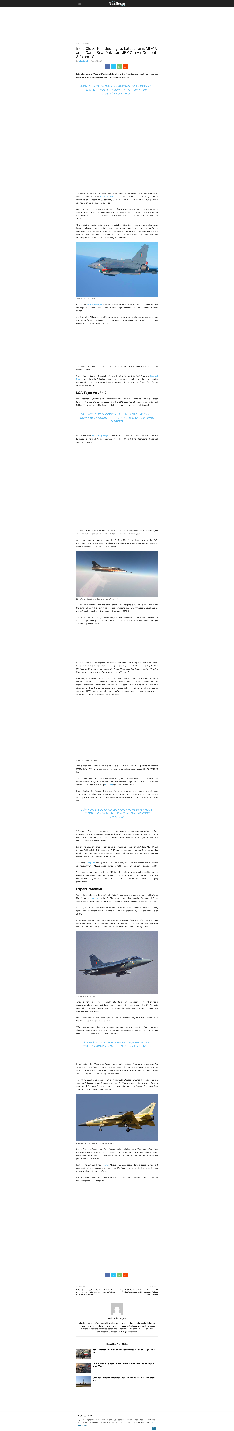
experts (91, 863)
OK (154, 1428)
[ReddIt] (125, 66)
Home (78, 44)
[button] (79, 3)
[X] (113, 66)
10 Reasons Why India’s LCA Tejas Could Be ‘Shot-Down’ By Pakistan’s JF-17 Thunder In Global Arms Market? (117, 418)
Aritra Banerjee (84, 61)
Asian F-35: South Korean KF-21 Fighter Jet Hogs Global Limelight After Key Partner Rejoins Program (117, 813)
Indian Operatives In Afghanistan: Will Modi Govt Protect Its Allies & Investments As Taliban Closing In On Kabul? (117, 90)
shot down (95, 898)
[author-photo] (117, 1315)
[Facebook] (107, 66)
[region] (117, 26)
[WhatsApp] (119, 66)
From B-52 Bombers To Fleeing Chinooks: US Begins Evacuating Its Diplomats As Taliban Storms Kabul (139, 1292)
